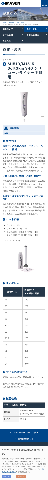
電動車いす (8, 29)
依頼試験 (7, 40)
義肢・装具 (20, 22)
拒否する (21, 476)
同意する (6, 476)
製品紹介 (12, 22)
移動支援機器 (33, 35)
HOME (5, 22)
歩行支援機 (8, 35)
